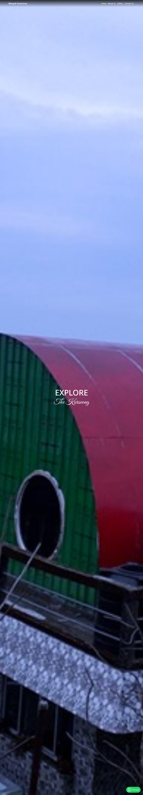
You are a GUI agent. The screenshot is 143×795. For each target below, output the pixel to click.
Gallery (120, 3)
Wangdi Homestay (17, 3)
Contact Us (129, 3)
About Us (112, 3)
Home (104, 3)
